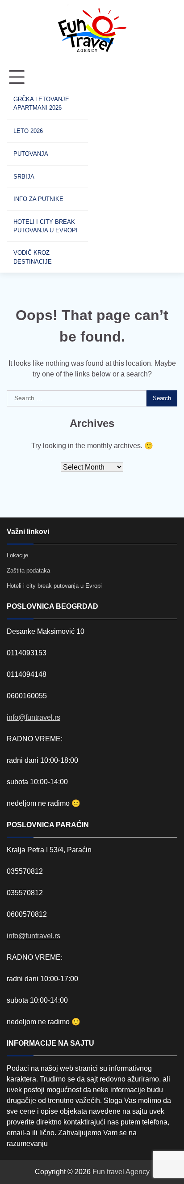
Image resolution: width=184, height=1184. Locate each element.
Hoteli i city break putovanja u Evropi (45, 226)
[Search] (103, 169)
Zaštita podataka (28, 570)
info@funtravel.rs (33, 717)
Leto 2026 (28, 131)
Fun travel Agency (121, 1171)
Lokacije (17, 555)
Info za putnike (38, 199)
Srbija (23, 176)
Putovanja (30, 153)
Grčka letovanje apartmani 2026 (41, 103)
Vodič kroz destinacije (32, 257)
